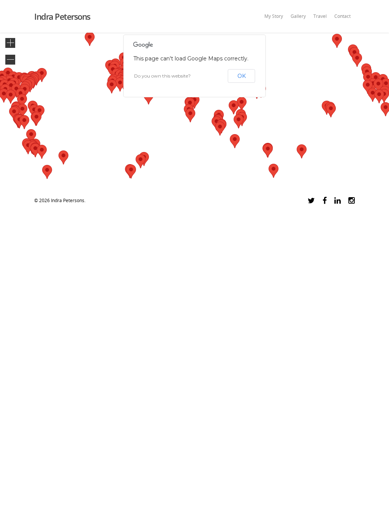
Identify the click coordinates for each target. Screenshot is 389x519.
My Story (273, 16)
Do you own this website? (162, 76)
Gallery (298, 16)
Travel (320, 16)
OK (241, 76)
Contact (342, 16)
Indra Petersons (62, 16)
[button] (357, 60)
